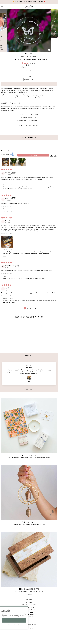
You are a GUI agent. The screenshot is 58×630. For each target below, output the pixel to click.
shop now (29, 528)
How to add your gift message (28, 121)
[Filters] (51, 155)
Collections (28, 56)
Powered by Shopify (29, 628)
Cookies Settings (29, 617)
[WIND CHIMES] (29, 492)
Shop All (34, 56)
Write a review (33, 155)
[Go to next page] (36, 308)
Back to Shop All (30, 137)
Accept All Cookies (14, 620)
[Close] (26, 608)
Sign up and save (28, 621)
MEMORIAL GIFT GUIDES (29, 605)
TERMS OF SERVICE (29, 614)
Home (22, 56)
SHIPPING (29, 602)
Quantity (29, 70)
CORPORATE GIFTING (29, 610)
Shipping (23, 67)
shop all (29, 461)
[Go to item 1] (5, 162)
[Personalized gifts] (29, 559)
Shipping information (29, 117)
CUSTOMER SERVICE (29, 607)
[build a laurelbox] (29, 425)
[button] (26, 63)
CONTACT (29, 600)
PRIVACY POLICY (29, 612)
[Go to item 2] (14, 162)
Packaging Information (29, 114)
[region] (14, 617)
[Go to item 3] (22, 162)
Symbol (28, 76)
